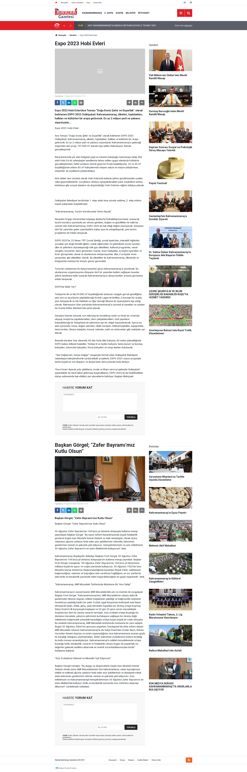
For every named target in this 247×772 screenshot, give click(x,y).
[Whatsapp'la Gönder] (74, 102)
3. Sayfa (108, 13)
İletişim (131, 760)
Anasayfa (62, 35)
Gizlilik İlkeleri (142, 760)
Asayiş (119, 13)
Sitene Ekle (97, 3)
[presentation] (64, 25)
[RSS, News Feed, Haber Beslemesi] (189, 760)
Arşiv (88, 3)
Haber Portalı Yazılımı (68, 768)
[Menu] (181, 13)
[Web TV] (184, 2)
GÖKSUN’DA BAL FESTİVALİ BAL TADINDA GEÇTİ (110, 25)
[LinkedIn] (69, 102)
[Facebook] (57, 102)
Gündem (73, 35)
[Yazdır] (81, 102)
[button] (129, 102)
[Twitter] (63, 102)
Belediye (131, 13)
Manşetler (64, 3)
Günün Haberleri (77, 3)
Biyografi (143, 13)
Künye (122, 760)
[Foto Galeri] (190, 2)
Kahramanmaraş (92, 13)
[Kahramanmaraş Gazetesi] (66, 13)
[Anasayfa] (56, 3)
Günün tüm (183, 25)
